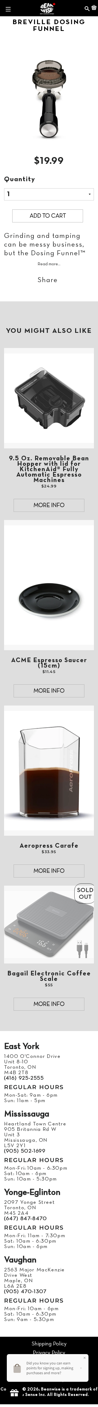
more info (49, 505)
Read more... (49, 264)
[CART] (94, 8)
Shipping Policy (49, 1344)
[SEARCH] (87, 8)
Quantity (19, 179)
